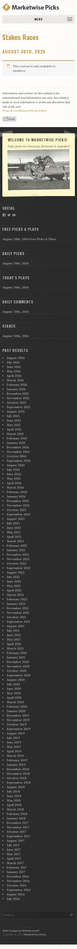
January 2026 (16, 389)
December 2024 (18, 447)
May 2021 (14, 639)
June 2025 (14, 420)
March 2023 (15, 541)
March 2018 (15, 809)
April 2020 (14, 697)
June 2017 (14, 849)
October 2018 (16, 778)
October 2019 (16, 724)
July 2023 (13, 523)
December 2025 (18, 393)
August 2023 (16, 519)
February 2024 (17, 492)
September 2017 (18, 836)
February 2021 (17, 653)
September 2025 (18, 407)
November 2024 (18, 452)
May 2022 (14, 586)
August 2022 (16, 572)
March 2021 (15, 648)
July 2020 (13, 684)
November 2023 (18, 505)
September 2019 (18, 729)
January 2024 (16, 496)
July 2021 (13, 630)
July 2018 (13, 791)
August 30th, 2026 (24, 51)
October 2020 (16, 671)
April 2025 (14, 429)
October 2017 (16, 832)
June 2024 (14, 474)
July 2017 (13, 845)
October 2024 (16, 456)
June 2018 (14, 796)
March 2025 (15, 434)
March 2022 (15, 595)
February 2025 (17, 438)
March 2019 (15, 756)
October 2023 (16, 510)
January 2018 (16, 818)
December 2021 (18, 608)
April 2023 (14, 537)
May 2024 (14, 478)
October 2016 (16, 885)
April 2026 (14, 376)
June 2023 (14, 528)
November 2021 (18, 613)
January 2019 (16, 765)
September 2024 (18, 461)
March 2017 (15, 863)
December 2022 (18, 554)
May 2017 (14, 854)
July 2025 (13, 416)
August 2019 (16, 733)
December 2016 (18, 876)
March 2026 (15, 380)
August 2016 (16, 894)
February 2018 (17, 814)
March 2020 (15, 702)
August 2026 (16, 358)
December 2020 (18, 662)
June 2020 (14, 689)
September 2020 (18, 675)
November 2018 (18, 773)
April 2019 (14, 751)
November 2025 (18, 398)
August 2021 (16, 626)
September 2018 (18, 782)
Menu (38, 19)
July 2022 (13, 577)
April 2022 (14, 590)
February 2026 (17, 385)
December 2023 (18, 501)
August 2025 (16, 411)
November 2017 (18, 827)
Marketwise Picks (35, 934)
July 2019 (13, 738)
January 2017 (16, 872)
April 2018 (14, 805)
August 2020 (16, 680)
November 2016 (18, 881)
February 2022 (17, 599)
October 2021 (16, 617)
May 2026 (14, 371)
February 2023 (17, 545)
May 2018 (14, 800)
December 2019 (18, 715)
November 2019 (18, 720)
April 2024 (14, 483)
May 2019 (14, 747)
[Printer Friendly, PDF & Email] (10, 119)
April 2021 (14, 644)
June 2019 (14, 742)
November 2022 (18, 559)
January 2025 (16, 443)
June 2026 (14, 367)
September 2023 (18, 514)
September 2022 (18, 568)
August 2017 (16, 841)
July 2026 (13, 362)
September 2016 (18, 890)
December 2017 (18, 823)
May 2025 (14, 425)
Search (71, 914)
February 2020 (17, 706)
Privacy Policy (38, 110)
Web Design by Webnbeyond (20, 930)
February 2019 (17, 760)
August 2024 (16, 465)
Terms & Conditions (15, 110)
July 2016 (13, 899)
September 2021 (18, 621)
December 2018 (18, 769)
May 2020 (14, 693)
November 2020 (18, 666)
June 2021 (14, 635)
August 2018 (16, 787)
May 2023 (14, 532)
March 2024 (15, 487)
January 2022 (16, 604)
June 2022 (14, 581)
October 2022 (16, 563)
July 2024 (13, 469)
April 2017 (14, 858)
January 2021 (16, 657)
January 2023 (16, 550)
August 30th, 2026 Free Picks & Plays (29, 239)
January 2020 (16, 711)
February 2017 (17, 867)
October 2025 (16, 402)
